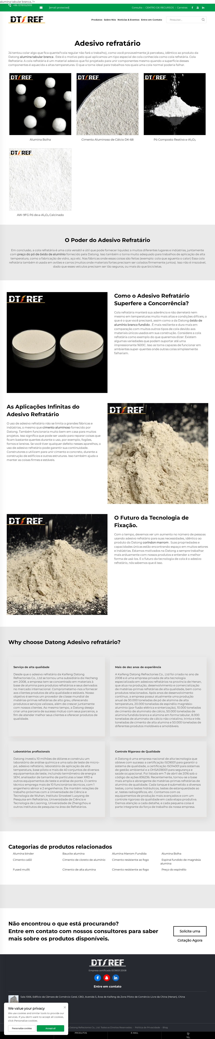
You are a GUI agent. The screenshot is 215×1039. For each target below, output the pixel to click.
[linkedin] (115, 977)
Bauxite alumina (73, 853)
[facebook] (97, 977)
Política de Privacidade (147, 1027)
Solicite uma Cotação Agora (190, 932)
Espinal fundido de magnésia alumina (180, 861)
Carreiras (182, 7)
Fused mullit (21, 869)
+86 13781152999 (22, 5)
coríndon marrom (156, 542)
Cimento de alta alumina (79, 869)
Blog (165, 1027)
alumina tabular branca (37, 57)
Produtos (96, 19)
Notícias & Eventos (128, 19)
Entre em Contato (151, 19)
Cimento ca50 (22, 859)
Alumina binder (23, 853)
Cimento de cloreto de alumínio (83, 859)
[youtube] (106, 977)
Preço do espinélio (174, 869)
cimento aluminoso (56, 427)
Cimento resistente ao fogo (130, 859)
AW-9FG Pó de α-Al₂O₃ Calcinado (40, 215)
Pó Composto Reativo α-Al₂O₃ (175, 139)
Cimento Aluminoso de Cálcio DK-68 (107, 139)
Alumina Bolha (40, 139)
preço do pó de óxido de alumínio (41, 254)
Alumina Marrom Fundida (129, 853)
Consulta (137, 7)
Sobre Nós (110, 19)
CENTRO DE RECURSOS (159, 7)
